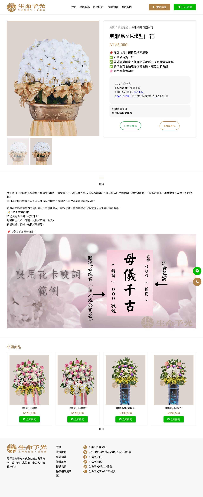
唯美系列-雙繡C (77, 408)
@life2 (139, 91)
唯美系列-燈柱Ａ (125, 408)
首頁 (112, 27)
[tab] (101, 182)
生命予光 (126, 83)
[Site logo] (26, 7)
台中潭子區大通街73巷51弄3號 (150, 96)
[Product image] (29, 380)
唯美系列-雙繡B (29, 408)
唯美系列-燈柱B (174, 408)
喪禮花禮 (123, 27)
